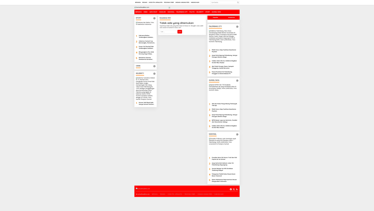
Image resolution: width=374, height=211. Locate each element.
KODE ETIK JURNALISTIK (175, 194)
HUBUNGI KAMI (218, 194)
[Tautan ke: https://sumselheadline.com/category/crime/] (154, 66)
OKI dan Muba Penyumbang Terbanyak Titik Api (224, 104)
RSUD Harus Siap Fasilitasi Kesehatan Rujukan (224, 50)
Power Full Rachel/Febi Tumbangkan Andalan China (146, 47)
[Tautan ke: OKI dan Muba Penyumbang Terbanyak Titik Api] (223, 92)
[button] (238, 2)
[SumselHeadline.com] (141, 7)
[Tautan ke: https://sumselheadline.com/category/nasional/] (237, 134)
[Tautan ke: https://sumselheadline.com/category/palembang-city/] (237, 26)
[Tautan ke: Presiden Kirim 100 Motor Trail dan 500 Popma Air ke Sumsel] (223, 146)
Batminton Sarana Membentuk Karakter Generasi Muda (145, 58)
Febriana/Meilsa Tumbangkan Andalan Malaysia (146, 36)
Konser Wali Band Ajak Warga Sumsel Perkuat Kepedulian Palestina (146, 103)
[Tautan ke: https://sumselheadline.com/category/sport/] (154, 18)
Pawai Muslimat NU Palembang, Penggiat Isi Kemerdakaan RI (222, 72)
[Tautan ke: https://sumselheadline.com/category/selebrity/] (154, 73)
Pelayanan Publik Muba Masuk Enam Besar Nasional (223, 175)
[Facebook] (231, 189)
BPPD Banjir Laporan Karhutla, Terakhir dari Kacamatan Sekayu (224, 121)
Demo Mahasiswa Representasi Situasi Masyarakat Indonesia (224, 180)
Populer (215, 17)
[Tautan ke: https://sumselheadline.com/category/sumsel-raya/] (237, 80)
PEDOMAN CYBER (190, 194)
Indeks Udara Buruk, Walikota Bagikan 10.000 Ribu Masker (224, 61)
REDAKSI (162, 194)
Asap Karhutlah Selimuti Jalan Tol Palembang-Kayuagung (223, 164)
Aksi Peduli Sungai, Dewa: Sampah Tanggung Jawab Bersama (223, 67)
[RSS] (237, 189)
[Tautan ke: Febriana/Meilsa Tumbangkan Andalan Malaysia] (145, 27)
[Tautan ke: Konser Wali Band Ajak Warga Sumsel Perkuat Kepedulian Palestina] (145, 88)
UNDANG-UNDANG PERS (204, 194)
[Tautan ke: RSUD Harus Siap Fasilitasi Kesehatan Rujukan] (223, 38)
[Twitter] (234, 189)
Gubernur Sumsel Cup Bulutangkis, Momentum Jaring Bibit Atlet (146, 42)
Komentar (231, 17)
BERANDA (155, 194)
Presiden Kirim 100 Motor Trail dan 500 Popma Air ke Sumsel (224, 158)
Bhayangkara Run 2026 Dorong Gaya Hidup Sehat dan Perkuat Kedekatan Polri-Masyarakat (146, 53)
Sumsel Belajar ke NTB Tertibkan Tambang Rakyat (222, 169)
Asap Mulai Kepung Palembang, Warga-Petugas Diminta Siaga (225, 56)
